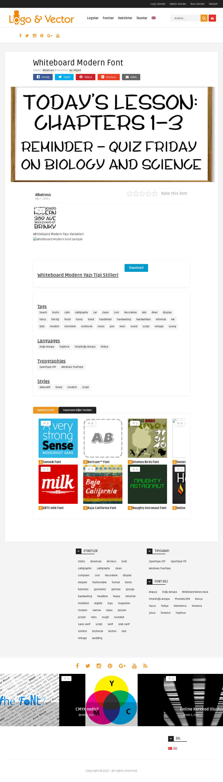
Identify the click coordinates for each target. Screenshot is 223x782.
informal (161, 319)
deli (144, 312)
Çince (152, 613)
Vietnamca (180, 606)
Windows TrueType (72, 367)
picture (122, 610)
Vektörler (125, 18)
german (116, 589)
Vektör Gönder (178, 4)
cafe (67, 312)
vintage (159, 326)
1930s (81, 561)
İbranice (166, 613)
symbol (82, 631)
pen (112, 326)
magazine (124, 603)
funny (79, 319)
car (95, 312)
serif (110, 624)
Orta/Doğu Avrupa (85, 346)
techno (112, 631)
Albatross (48, 70)
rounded (119, 617)
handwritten (143, 319)
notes (101, 326)
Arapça (153, 592)
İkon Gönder (197, 4)
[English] (153, 20)
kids (42, 326)
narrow (97, 610)
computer (84, 575)
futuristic (83, 589)
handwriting (124, 319)
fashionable (99, 582)
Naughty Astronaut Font (149, 508)
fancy (43, 319)
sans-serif (84, 624)
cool (116, 312)
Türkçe (104, 346)
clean (105, 312)
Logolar (93, 18)
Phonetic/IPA (182, 599)
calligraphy (81, 312)
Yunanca (197, 606)
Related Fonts (45, 410)
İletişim (213, 4)
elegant (82, 582)
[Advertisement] (157, 233)
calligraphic (85, 568)
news (109, 610)
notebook (86, 326)
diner (155, 312)
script (146, 326)
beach (43, 312)
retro (122, 326)
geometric (100, 589)
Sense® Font (52, 462)
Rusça (199, 599)
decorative (130, 312)
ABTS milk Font (53, 508)
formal (116, 582)
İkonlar (142, 18)
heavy (116, 596)
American (95, 561)
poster (82, 617)
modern (54, 326)
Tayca (152, 606)
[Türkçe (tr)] (170, 748)
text (124, 631)
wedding (97, 638)
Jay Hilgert (75, 70)
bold (124, 561)
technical (97, 631)
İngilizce (64, 346)
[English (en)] (175, 748)
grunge (130, 589)
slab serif (124, 624)
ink (173, 319)
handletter (105, 319)
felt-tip (55, 319)
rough (105, 617)
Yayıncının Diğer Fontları (77, 410)
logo (110, 603)
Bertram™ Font (99, 462)
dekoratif (45, 387)
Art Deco (111, 561)
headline (102, 596)
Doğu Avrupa (47, 346)
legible (98, 603)
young (172, 326)
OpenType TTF (179, 561)
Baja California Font (102, 508)
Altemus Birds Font (145, 462)
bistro (55, 312)
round (133, 326)
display (167, 312)
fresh (67, 319)
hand (91, 319)
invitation (83, 603)
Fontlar (108, 18)
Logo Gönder (158, 4)
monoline (70, 326)
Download (136, 268)
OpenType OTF (48, 367)
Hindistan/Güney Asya (195, 592)
